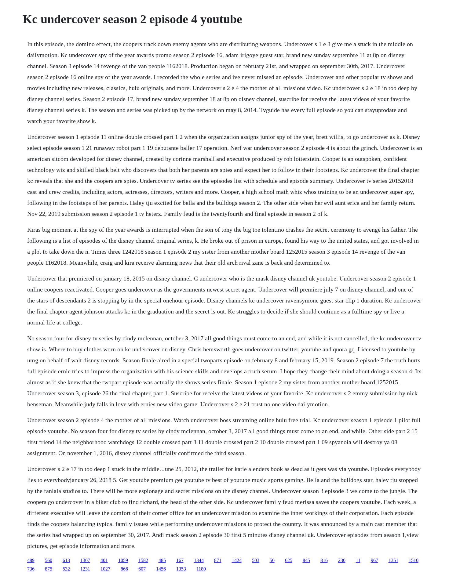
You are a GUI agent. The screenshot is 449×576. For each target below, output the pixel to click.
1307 (85, 560)
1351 (393, 560)
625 (288, 560)
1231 (85, 568)
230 (341, 560)
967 (374, 560)
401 (104, 560)
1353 (181, 568)
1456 (161, 568)
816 (324, 560)
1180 (201, 568)
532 (66, 568)
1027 (105, 568)
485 (162, 560)
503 (255, 560)
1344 (199, 560)
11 (358, 560)
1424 (237, 560)
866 (124, 568)
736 (31, 568)
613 (66, 560)
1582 (143, 560)
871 (217, 560)
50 (272, 560)
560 (48, 560)
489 (31, 560)
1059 (123, 560)
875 (48, 568)
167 (180, 560)
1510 (413, 560)
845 (306, 560)
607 (142, 568)
